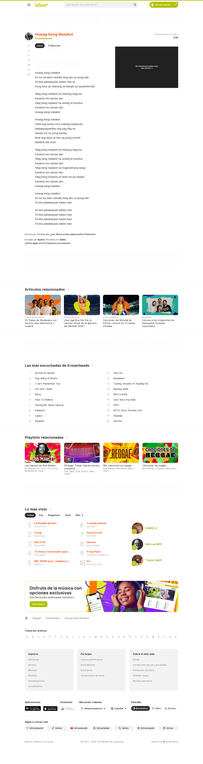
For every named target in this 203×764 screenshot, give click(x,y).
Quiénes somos (141, 675)
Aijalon (41, 239)
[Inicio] (26, 618)
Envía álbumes (88, 665)
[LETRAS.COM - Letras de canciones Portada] (41, 5)
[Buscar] (135, 5)
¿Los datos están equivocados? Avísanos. (73, 234)
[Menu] (29, 5)
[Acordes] (28, 60)
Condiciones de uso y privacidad (150, 665)
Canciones (33, 659)
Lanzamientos (35, 686)
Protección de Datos (143, 670)
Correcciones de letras (92, 675)
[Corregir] (28, 70)
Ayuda (136, 659)
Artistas (32, 665)
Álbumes (32, 670)
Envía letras (87, 670)
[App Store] (50, 708)
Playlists (32, 675)
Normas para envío (142, 681)
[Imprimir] (28, 65)
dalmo (63, 239)
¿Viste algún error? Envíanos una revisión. (48, 243)
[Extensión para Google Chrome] (68, 708)
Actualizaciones (36, 681)
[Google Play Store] (33, 708)
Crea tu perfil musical (91, 659)
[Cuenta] (175, 5)
